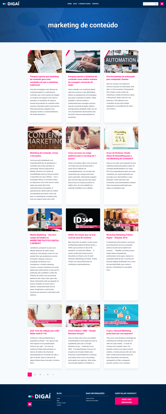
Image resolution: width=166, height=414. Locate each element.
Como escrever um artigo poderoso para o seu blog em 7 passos (82, 156)
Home (70, 4)
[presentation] (45, 61)
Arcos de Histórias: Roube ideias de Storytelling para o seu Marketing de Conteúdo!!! (119, 156)
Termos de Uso (90, 398)
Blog (75, 4)
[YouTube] (162, 4)
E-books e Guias (84, 4)
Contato (95, 4)
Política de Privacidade (92, 400)
